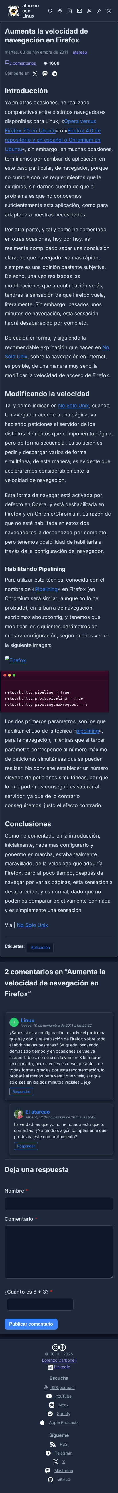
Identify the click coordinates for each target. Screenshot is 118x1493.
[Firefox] (59, 660)
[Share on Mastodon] (45, 73)
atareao (80, 52)
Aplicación (40, 947)
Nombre (16, 1191)
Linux (27, 1020)
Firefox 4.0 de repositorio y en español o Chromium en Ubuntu (53, 140)
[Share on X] (35, 73)
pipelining (87, 731)
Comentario (21, 1219)
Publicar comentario (31, 1324)
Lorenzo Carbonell (59, 1360)
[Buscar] (50, 10)
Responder (21, 1091)
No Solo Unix (73, 405)
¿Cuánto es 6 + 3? (28, 1292)
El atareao (37, 1112)
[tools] (99, 10)
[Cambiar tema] (108, 10)
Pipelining (46, 589)
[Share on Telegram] (55, 73)
